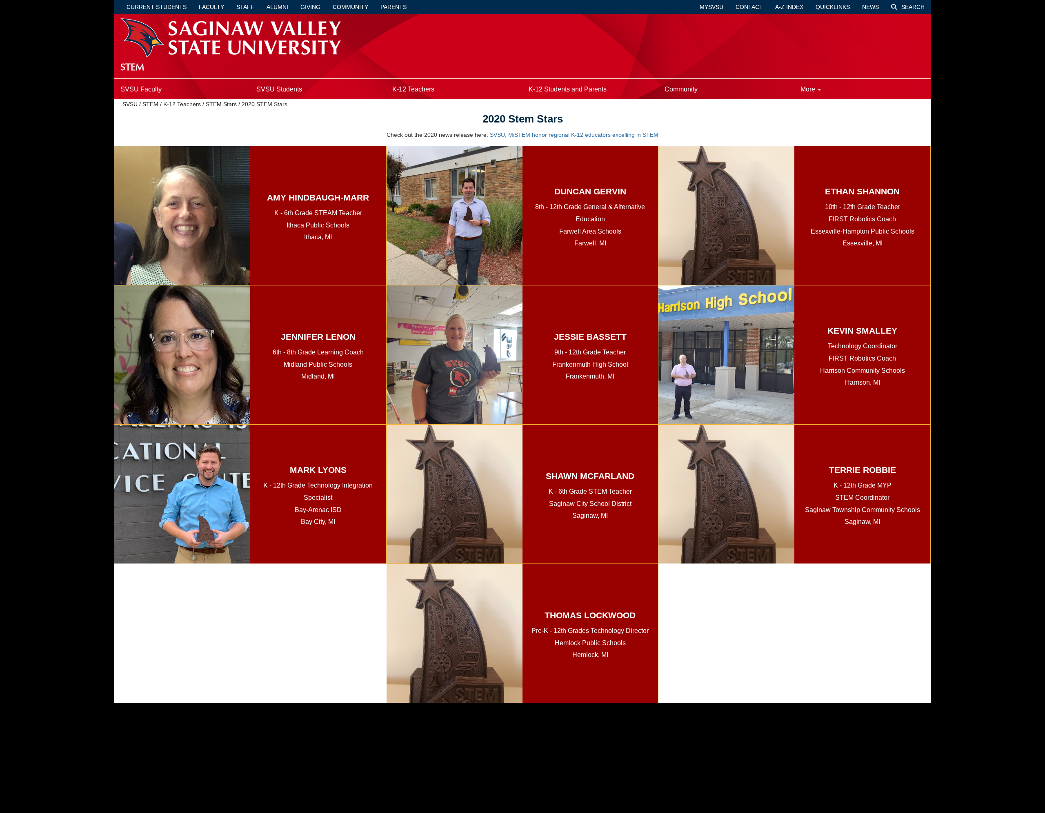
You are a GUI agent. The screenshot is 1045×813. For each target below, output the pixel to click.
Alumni (277, 7)
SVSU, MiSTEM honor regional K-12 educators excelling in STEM (574, 134)
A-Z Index (789, 7)
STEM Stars (221, 104)
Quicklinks (833, 7)
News (870, 7)
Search (912, 7)
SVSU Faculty (141, 89)
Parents (393, 7)
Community (350, 7)
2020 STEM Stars (264, 104)
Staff (245, 7)
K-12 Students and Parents (568, 89)
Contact (749, 7)
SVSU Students (279, 89)
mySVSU (711, 7)
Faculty (211, 7)
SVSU (130, 104)
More (808, 89)
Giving (310, 7)
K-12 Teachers (413, 89)
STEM (150, 104)
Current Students (157, 7)
